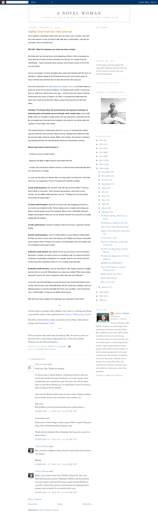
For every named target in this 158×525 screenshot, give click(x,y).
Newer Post (32, 504)
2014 (101, 148)
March (105, 208)
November (106, 175)
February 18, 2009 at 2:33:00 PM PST (56, 492)
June (104, 195)
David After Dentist (109, 278)
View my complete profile (109, 375)
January (105, 287)
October (105, 179)
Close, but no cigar (109, 237)
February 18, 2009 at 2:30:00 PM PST (56, 464)
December (106, 171)
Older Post (87, 504)
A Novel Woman (79, 13)
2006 (101, 300)
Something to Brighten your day (114, 222)
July (104, 191)
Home (60, 504)
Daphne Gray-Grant (46, 349)
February (106, 212)
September (106, 183)
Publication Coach (46, 323)
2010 (101, 164)
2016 (101, 140)
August (105, 187)
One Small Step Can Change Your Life (60, 86)
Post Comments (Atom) (49, 509)
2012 (101, 156)
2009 (101, 168)
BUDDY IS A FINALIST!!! (112, 262)
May (104, 200)
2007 (101, 296)
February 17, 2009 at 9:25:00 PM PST (56, 411)
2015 (101, 144)
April (104, 204)
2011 (101, 160)
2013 (101, 152)
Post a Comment (35, 499)
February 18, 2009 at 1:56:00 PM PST (56, 439)
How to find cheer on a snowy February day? (113, 268)
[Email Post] (69, 346)
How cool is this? (108, 282)
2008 (101, 292)
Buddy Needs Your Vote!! (111, 273)
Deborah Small (41, 364)
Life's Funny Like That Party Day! (115, 226)
